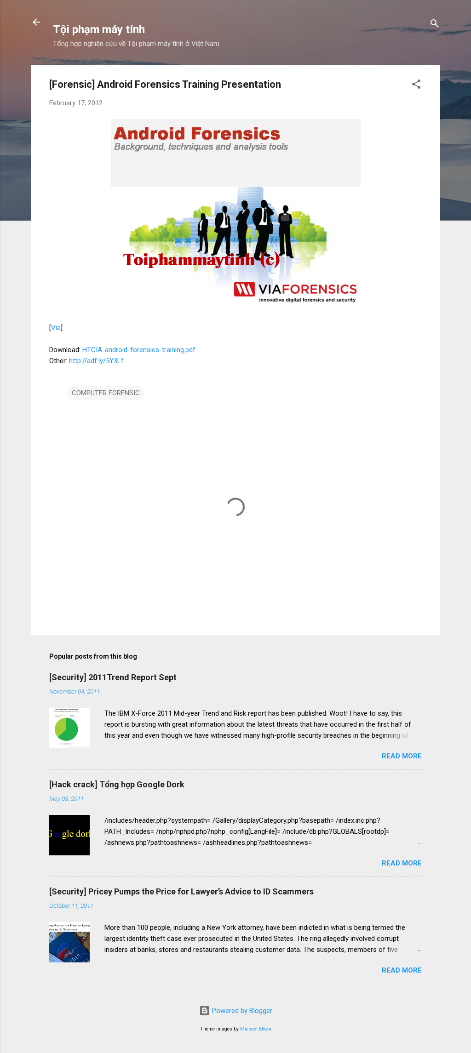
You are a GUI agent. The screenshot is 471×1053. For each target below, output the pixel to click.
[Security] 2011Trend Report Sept (113, 677)
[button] (416, 86)
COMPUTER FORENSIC (106, 393)
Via (56, 328)
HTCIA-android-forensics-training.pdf (138, 350)
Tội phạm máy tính (99, 29)
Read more (402, 756)
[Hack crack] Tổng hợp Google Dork (116, 784)
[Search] (434, 25)
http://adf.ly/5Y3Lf (96, 361)
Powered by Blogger (241, 1011)
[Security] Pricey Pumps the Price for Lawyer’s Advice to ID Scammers (181, 891)
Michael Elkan (255, 1029)
